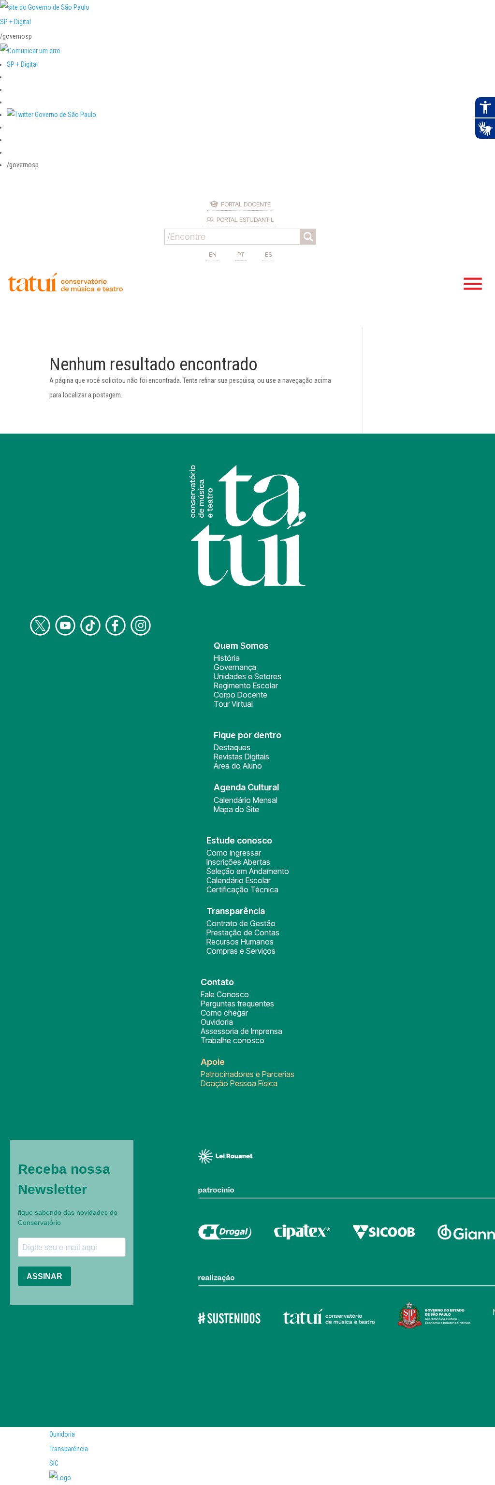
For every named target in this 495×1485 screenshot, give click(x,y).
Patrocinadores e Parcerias (247, 1074)
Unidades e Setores (247, 676)
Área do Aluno (238, 766)
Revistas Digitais (241, 756)
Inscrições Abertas (238, 862)
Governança (235, 667)
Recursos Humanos (240, 941)
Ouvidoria (217, 1022)
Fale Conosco (225, 994)
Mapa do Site (236, 809)
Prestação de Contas (242, 932)
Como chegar (224, 1013)
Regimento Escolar (246, 685)
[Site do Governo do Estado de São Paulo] (44, 7)
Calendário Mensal (245, 800)
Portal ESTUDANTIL (245, 219)
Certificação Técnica (242, 889)
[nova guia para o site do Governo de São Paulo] (30, 51)
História (227, 658)
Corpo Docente (240, 694)
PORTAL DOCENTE (246, 204)
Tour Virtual (233, 704)
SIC (53, 1463)
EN (213, 254)
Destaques (232, 747)
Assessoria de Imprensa (241, 1031)
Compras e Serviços (241, 951)
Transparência (68, 1449)
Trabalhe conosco (232, 1040)
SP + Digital (15, 22)
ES (268, 254)
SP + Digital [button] (22, 64)
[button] (51, 114)
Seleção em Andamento (247, 871)
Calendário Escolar (238, 880)
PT (240, 254)
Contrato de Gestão (241, 923)
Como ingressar (233, 853)
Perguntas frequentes (237, 1003)
